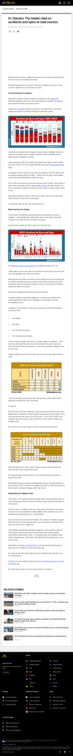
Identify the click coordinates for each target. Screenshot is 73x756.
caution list (54, 99)
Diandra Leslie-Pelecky (16, 27)
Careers (10, 740)
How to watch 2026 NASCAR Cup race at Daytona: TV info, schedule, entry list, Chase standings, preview (41, 603)
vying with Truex (30, 545)
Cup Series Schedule (8, 9)
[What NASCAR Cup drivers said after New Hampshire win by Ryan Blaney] (8, 637)
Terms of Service (26, 741)
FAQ (24, 740)
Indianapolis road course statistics (23, 266)
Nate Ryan (17, 605)
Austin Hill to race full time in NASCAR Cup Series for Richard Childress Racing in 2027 (39, 611)
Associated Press (18, 597)
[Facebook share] (9, 31)
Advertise (4, 740)
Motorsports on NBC (21, 9)
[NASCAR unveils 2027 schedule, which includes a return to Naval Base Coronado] (8, 595)
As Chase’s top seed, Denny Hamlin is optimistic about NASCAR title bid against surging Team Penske (40, 620)
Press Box (39, 740)
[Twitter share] (13, 31)
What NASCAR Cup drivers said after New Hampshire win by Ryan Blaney (40, 636)
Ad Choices (46, 740)
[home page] (8, 3)
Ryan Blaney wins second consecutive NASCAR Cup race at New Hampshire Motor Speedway (41, 628)
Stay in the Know (7, 663)
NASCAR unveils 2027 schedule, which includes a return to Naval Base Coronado (39, 594)
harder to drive (41, 186)
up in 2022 (21, 109)
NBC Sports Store (31, 740)
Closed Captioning (17, 740)
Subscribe (6, 672)
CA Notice (18, 741)
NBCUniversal (12, 744)
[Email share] (18, 31)
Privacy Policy (53, 740)
